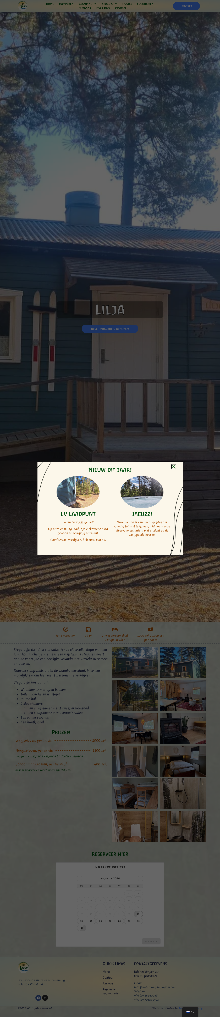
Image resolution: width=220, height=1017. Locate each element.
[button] (174, 466)
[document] (110, 508)
